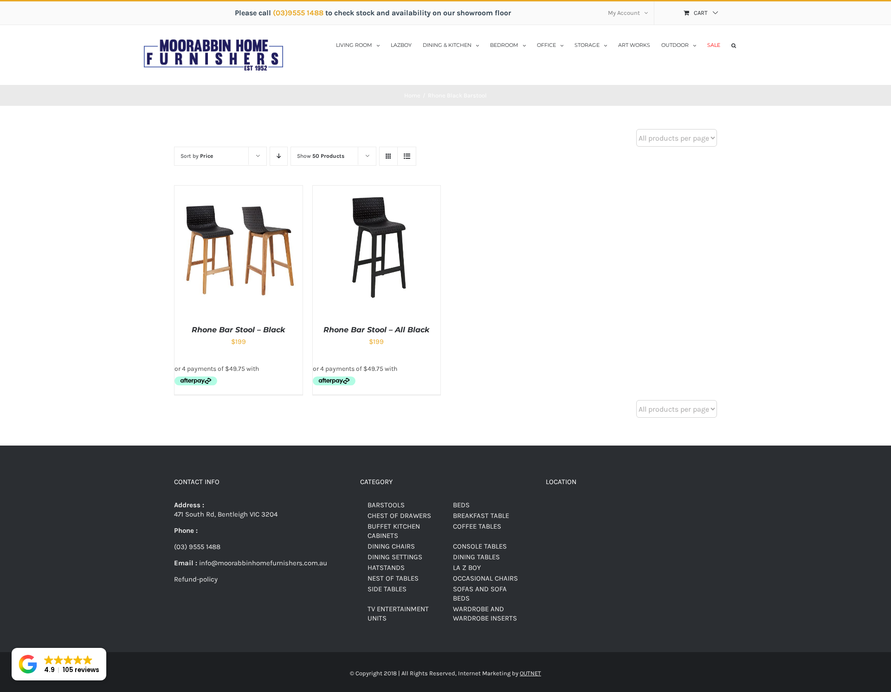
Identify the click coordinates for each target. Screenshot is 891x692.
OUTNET (530, 673)
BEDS (461, 505)
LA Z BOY (467, 567)
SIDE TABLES (387, 589)
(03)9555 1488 (299, 12)
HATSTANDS (386, 567)
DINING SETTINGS (395, 557)
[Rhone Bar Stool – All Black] (377, 190)
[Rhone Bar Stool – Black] (238, 190)
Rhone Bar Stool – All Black (376, 329)
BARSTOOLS (386, 505)
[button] (733, 44)
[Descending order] (279, 156)
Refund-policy (196, 579)
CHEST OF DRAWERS (399, 515)
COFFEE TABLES (477, 526)
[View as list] (407, 156)
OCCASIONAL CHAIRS (485, 578)
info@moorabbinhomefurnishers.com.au (262, 563)
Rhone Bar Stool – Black (238, 329)
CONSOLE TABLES (480, 546)
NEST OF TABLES (393, 578)
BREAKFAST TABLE (481, 515)
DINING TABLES (476, 557)
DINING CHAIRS (391, 546)
